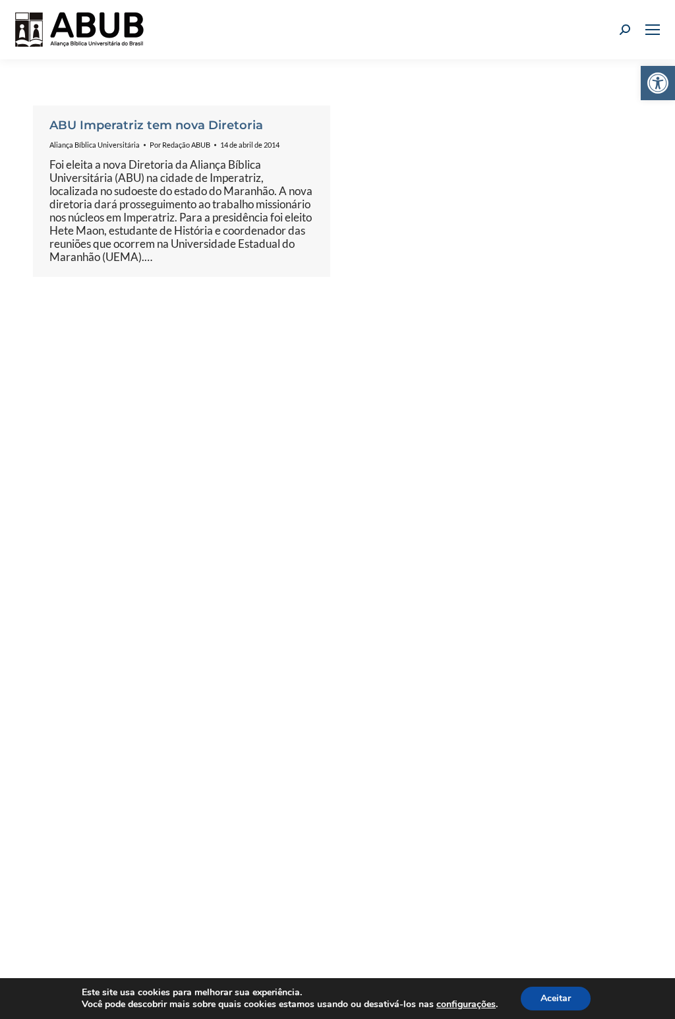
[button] (658, 83)
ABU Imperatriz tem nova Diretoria (156, 125)
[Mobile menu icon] (652, 29)
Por (180, 144)
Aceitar (556, 998)
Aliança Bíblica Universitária (94, 144)
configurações (466, 1004)
